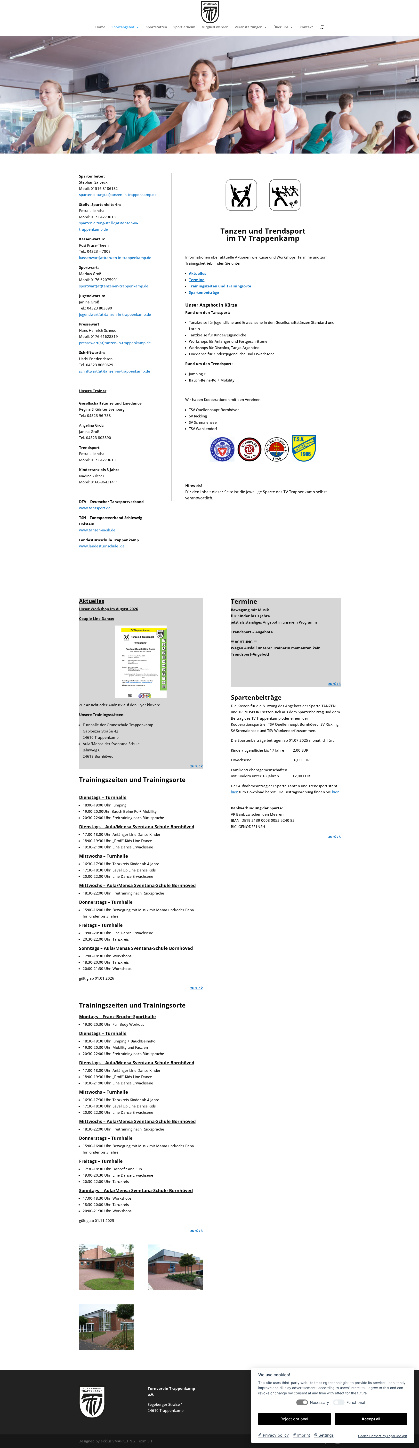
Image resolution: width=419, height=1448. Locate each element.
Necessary (319, 1402)
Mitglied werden (214, 27)
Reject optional (294, 1418)
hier (335, 791)
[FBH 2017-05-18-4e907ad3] (175, 1288)
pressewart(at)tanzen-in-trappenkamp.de (115, 342)
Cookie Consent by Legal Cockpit (382, 1436)
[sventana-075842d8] (106, 1348)
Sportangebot (123, 27)
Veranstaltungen (248, 27)
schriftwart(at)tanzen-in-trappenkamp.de (114, 371)
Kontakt (306, 27)
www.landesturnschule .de (102, 546)
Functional (355, 1402)
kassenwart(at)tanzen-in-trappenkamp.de (115, 257)
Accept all (371, 1418)
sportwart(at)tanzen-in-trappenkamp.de (113, 286)
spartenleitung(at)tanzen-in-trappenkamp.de (118, 194)
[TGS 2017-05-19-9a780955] (106, 1288)
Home (100, 27)
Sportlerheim (184, 27)
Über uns (281, 27)
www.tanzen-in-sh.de (97, 530)
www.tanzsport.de (95, 507)
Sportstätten (156, 27)
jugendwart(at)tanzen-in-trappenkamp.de (115, 314)
